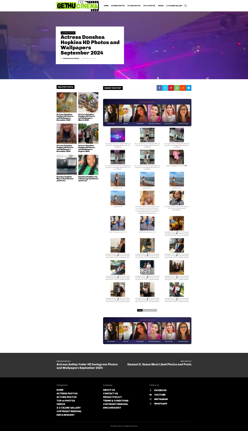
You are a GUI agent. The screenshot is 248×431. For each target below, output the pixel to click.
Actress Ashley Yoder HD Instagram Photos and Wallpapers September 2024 (87, 366)
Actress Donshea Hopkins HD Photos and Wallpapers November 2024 (65, 148)
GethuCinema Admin (71, 58)
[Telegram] (188, 88)
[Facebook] (159, 88)
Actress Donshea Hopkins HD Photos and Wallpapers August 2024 (86, 148)
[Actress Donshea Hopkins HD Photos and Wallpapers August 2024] (88, 134)
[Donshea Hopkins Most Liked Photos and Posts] (67, 165)
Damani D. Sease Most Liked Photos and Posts (159, 364)
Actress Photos (68, 33)
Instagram (161, 399)
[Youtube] (150, 395)
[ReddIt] (183, 88)
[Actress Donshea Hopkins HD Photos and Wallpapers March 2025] (88, 102)
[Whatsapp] (150, 404)
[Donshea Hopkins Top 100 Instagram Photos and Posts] (88, 165)
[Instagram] (150, 399)
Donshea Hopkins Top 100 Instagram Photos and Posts (88, 179)
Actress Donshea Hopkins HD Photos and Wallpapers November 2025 (65, 117)
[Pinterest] (171, 88)
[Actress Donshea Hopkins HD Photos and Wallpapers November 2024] (67, 134)
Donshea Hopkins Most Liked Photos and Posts (65, 179)
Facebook (160, 390)
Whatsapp (160, 403)
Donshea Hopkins (150, 310)
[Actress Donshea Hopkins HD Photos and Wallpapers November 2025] (67, 102)
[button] (185, 5)
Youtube (160, 394)
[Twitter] (165, 88)
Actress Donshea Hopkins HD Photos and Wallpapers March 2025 (86, 117)
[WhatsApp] (177, 88)
